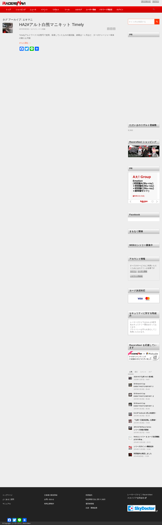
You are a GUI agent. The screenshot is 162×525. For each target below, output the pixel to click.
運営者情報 (90, 503)
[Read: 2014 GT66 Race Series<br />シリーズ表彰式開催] (130, 428)
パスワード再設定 (136, 276)
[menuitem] (8, 9)
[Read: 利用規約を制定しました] (130, 454)
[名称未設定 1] (8, 28)
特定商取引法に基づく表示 (95, 499)
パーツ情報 (41, 29)
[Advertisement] (145, 76)
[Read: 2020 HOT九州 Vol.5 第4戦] (130, 378)
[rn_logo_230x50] (14, 4)
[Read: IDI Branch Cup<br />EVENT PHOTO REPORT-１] (130, 404)
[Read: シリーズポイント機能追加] (130, 447)
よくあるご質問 (8, 499)
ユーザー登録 (142, 271)
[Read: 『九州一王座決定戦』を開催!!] (130, 421)
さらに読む (24, 43)
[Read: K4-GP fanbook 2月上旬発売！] (130, 414)
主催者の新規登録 (50, 495)
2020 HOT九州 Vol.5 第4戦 (143, 376)
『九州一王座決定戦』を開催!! (145, 420)
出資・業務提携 (91, 508)
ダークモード (145, 1)
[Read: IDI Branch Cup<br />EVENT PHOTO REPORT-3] (130, 385)
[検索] (153, 9)
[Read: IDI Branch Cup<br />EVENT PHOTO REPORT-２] (130, 394)
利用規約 (89, 495)
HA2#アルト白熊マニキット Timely (51, 24)
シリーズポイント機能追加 (143, 446)
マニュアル (7, 503)
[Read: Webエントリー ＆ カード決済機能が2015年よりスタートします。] (130, 438)
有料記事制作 (49, 503)
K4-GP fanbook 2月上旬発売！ (145, 413)
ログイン (156, 1)
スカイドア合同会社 (135, 498)
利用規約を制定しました (143, 453)
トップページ (7, 495)
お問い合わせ (49, 499)
